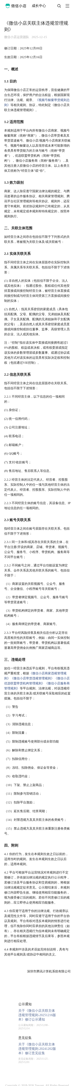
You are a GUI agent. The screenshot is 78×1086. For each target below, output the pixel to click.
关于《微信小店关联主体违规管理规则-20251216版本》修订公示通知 (37, 1015)
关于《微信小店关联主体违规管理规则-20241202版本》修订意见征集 (37, 1048)
